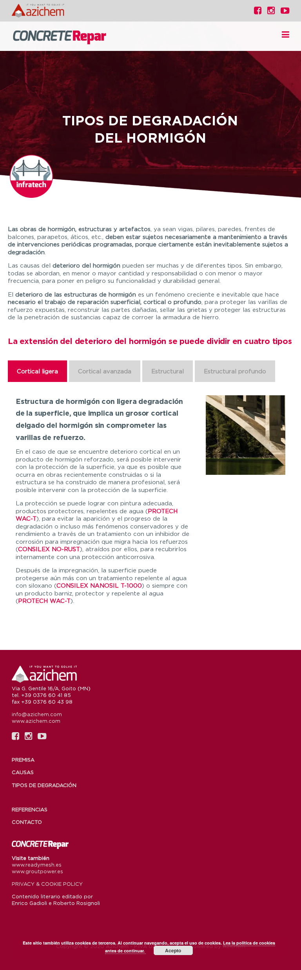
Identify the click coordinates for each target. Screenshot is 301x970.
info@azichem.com (37, 714)
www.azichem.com (36, 721)
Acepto (173, 950)
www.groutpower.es (37, 871)
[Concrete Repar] (70, 36)
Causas (23, 772)
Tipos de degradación (44, 785)
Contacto (27, 822)
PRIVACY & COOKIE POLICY (47, 884)
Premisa (23, 759)
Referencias (29, 809)
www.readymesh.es (37, 864)
